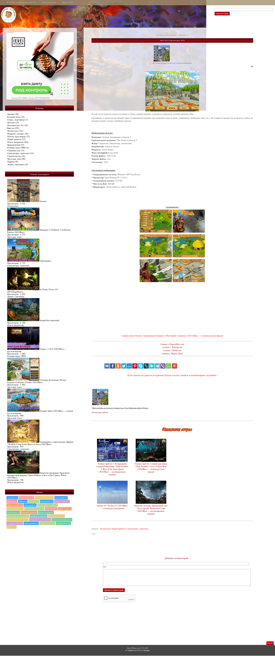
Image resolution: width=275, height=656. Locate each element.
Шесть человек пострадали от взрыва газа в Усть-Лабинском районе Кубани (120, 408)
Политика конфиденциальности (21, 2)
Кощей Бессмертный (49, 320)
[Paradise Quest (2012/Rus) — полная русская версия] (23, 410)
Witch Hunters (13, 512)
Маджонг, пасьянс (15, 133)
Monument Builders (15, 509)
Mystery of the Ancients (34, 509)
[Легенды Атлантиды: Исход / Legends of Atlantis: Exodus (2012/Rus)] (23, 379)
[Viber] (162, 366)
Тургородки (45, 260)
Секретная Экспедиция (62, 520)
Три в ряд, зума (14, 158)
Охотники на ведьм (38, 516)
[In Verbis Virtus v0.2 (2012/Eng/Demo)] (23, 289)
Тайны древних (31, 523)
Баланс (43, 201)
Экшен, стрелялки (15, 164)
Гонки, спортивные (16, 119)
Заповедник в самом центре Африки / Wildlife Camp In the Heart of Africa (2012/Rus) (40, 443)
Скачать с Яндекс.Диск (172, 353)
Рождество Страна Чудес (40, 520)
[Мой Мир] (129, 366)
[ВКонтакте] (107, 366)
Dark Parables (61, 498)
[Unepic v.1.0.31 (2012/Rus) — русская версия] (23, 348)
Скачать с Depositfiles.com (172, 344)
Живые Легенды (46, 512)
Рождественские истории (17, 520)
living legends (30, 505)
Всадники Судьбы (29, 512)
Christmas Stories (26, 498)
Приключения (13, 144)
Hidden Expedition (14, 505)
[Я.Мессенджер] (151, 366)
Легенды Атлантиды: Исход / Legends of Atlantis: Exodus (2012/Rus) (36, 381)
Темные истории (47, 523)
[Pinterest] (135, 366)
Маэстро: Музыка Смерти (17, 516)
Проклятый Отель (56, 516)
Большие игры (13, 116)
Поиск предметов (15, 142)
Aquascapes (12, 498)
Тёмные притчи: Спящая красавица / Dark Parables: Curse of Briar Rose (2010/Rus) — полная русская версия (151, 467)
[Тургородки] (23, 260)
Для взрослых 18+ (15, 125)
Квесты (10, 128)
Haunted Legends (62, 501)
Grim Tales (34, 501)
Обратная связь (49, 2)
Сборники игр (13, 150)
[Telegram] (157, 366)
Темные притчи (63, 523)
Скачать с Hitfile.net (172, 350)
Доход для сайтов (100, 412)
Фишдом (11, 527)
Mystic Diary (51, 509)
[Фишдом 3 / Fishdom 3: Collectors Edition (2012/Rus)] (23, 229)
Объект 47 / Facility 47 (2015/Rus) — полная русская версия (112, 507)
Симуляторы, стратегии (18, 153)
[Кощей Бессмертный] (23, 320)
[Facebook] (112, 366)
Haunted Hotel (46, 501)
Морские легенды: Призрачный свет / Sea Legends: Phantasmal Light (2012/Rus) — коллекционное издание (151, 509)
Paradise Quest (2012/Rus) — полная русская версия (40, 412)
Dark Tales (12, 501)
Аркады (10, 114)
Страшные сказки (14, 523)
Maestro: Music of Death (47, 505)
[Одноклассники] (118, 366)
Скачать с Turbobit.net (172, 347)
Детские (11, 122)
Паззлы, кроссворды (16, 136)
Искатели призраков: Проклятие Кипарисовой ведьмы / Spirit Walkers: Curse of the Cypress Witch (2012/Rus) (38, 475)
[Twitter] (123, 366)
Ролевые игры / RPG (16, 147)
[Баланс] (23, 201)
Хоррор (10, 161)
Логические (12, 130)
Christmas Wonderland (44, 498)
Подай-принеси (14, 139)
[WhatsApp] (168, 366)
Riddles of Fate (64, 509)
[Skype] (140, 366)
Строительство (14, 156)
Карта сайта (68, 2)
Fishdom (23, 501)
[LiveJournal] (146, 366)
